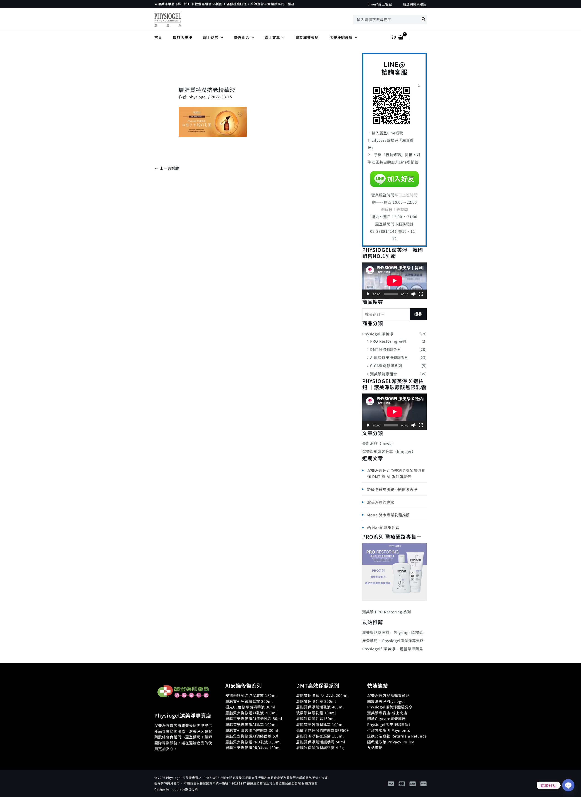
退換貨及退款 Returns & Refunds (397, 736)
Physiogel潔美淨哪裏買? (389, 724)
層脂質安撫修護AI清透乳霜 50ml (253, 718)
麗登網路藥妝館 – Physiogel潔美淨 (393, 632)
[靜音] (413, 294)
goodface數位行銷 (184, 789)
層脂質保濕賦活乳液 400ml (320, 707)
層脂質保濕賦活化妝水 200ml (322, 695)
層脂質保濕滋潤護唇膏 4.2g (320, 747)
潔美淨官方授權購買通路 (388, 695)
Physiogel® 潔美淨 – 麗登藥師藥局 (392, 648)
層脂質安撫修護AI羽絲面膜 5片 (252, 736)
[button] (221, 37)
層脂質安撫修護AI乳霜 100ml (251, 724)
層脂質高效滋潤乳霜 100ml (320, 724)
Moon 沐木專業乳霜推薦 (388, 514)
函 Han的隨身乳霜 (383, 527)
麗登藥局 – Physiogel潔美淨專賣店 (393, 640)
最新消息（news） (378, 443)
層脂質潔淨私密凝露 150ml (320, 736)
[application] (394, 280)
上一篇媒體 (167, 168)
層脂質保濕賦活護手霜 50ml (320, 742)
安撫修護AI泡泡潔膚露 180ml (251, 695)
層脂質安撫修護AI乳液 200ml (251, 712)
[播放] (368, 294)
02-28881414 (382, 231)
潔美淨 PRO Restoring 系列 (386, 611)
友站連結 (375, 747)
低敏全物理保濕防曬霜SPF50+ (322, 730)
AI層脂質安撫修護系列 (389, 357)
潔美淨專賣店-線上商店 (387, 712)
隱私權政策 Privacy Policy (390, 742)
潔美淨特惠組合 (383, 373)
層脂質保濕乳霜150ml (315, 718)
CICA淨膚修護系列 (386, 365)
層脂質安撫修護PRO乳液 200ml (253, 742)
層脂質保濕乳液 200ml (316, 701)
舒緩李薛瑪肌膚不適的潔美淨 (392, 489)
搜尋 (418, 314)
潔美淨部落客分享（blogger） (389, 451)
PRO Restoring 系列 (388, 341)
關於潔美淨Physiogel (386, 701)
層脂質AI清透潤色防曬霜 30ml (251, 730)
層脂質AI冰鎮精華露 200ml (249, 701)
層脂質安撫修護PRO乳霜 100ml (253, 747)
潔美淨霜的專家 (380, 502)
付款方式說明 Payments (388, 730)
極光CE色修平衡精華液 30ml (250, 707)
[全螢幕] (421, 294)
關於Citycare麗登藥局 (386, 718)
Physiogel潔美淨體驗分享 (390, 707)
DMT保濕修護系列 (386, 349)
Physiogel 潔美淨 (377, 334)
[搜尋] (424, 19)
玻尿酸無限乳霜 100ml (316, 712)
